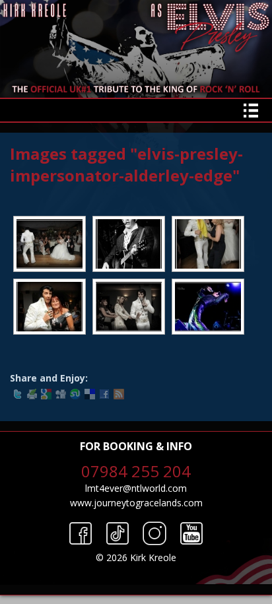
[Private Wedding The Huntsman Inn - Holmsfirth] (50, 244)
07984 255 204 (136, 471)
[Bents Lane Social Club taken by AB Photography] (129, 244)
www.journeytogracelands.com (136, 502)
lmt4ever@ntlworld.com (136, 488)
